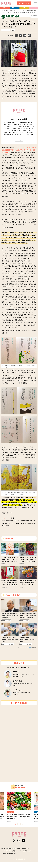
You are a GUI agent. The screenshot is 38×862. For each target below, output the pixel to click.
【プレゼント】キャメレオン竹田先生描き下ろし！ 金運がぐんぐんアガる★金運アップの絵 (18, 149)
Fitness (14, 7)
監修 (15, 853)
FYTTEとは (4, 848)
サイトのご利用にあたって (14, 848)
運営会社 (11, 853)
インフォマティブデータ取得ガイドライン (11, 851)
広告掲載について (27, 851)
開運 (13, 30)
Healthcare (24, 7)
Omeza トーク (6, 518)
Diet (4, 7)
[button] (15, 824)
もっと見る (19, 140)
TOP (2, 10)
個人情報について (26, 848)
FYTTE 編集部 (21, 119)
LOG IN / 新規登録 (24, 3)
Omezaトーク (6, 30)
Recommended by (23, 648)
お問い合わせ (4, 853)
